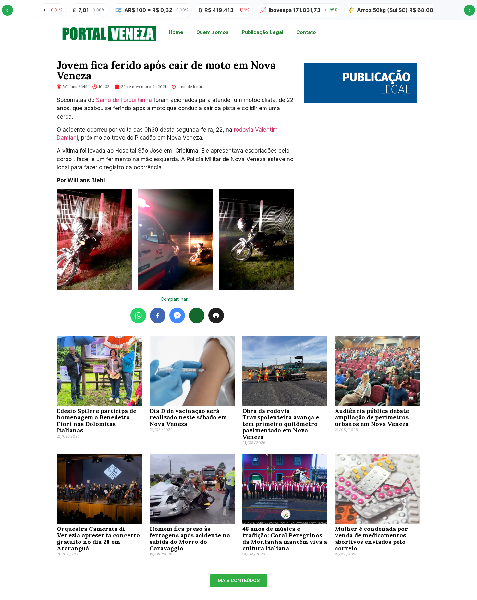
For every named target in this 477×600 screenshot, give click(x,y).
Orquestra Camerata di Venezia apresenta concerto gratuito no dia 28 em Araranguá (98, 538)
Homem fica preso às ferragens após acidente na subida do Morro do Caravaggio (190, 538)
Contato (306, 32)
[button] (238, 580)
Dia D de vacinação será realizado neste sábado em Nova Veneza (188, 417)
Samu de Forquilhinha (124, 100)
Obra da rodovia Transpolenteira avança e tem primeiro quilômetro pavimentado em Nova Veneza (280, 423)
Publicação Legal (262, 32)
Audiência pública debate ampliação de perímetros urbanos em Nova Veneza (372, 417)
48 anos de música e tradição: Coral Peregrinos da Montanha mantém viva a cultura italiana (284, 538)
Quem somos (212, 32)
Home (176, 32)
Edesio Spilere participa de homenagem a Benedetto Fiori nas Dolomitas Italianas (96, 420)
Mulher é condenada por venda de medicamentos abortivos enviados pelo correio (371, 538)
